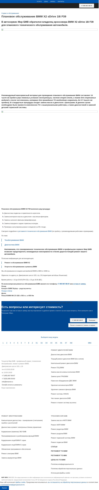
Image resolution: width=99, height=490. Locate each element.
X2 (42, 343)
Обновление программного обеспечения (16, 449)
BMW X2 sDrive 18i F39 (80, 22)
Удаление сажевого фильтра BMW (63, 389)
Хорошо (4, 488)
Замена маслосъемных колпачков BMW (65, 372)
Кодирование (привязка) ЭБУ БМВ (13, 431)
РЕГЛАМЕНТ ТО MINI (59, 455)
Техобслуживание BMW (14, 240)
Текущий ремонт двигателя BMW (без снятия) (67, 359)
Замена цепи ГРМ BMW (59, 376)
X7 (66, 343)
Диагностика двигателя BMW (61, 354)
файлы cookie (21, 482)
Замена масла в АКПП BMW (61, 420)
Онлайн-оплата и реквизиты (12, 385)
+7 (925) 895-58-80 (8, 378)
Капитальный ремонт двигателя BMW (64, 363)
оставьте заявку (79, 284)
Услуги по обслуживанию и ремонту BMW (21, 267)
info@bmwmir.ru (7, 382)
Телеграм (92, 320)
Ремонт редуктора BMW (59, 429)
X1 (37, 343)
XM (71, 343)
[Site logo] (1, 4)
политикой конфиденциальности (12, 485)
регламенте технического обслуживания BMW (35, 231)
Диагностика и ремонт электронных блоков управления (21, 427)
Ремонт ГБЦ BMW (57, 367)
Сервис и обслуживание (10, 13)
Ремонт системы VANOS (60, 394)
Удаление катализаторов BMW (62, 385)
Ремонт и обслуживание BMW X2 (17, 262)
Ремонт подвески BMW (59, 442)
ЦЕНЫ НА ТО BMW (58, 460)
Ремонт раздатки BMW (59, 433)
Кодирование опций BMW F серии (13, 440)
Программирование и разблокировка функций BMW (20, 436)
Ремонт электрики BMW (9, 453)
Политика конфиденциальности (62, 464)
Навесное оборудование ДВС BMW (63, 381)
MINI (89, 343)
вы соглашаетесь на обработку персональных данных (67, 482)
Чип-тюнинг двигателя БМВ (61, 398)
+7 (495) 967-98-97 (8, 375)
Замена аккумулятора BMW (11, 458)
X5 (56, 343)
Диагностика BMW (12, 245)
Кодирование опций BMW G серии (13, 445)
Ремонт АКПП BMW (58, 425)
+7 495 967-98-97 (86, 5)
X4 (51, 343)
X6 (61, 343)
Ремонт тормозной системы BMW (63, 438)
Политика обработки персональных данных (66, 468)
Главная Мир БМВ (8, 303)
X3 (46, 343)
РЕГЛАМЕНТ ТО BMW (59, 451)
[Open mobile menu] (97, 6)
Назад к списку (6, 291)
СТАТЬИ (54, 447)
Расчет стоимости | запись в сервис (82, 325)
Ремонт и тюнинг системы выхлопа (63, 402)
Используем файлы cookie (60, 473)
